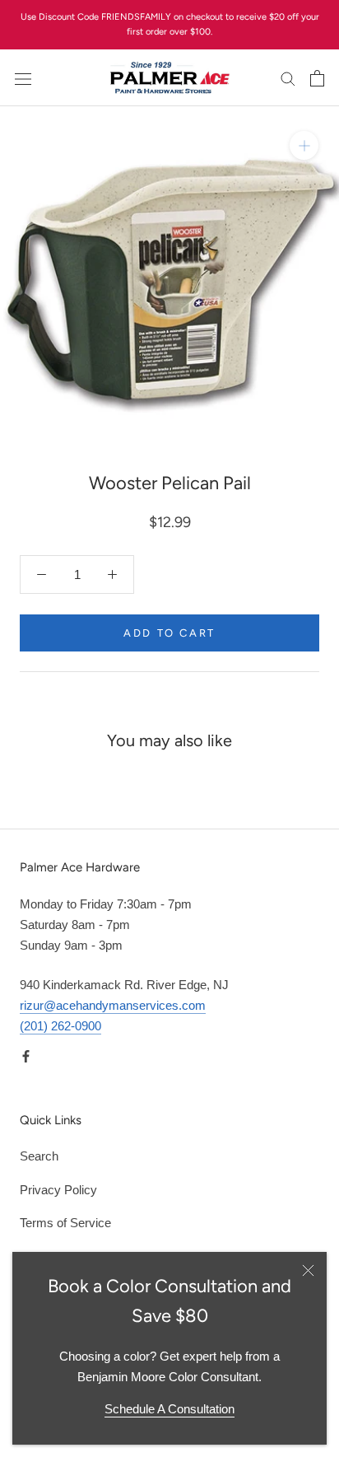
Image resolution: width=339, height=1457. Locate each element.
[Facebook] (26, 1056)
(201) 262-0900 (60, 1026)
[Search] (288, 78)
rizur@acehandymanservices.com (113, 1005)
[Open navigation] (23, 78)
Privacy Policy (58, 1190)
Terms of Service (65, 1223)
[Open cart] (317, 78)
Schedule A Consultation (169, 1409)
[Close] (308, 1270)
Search (39, 1156)
